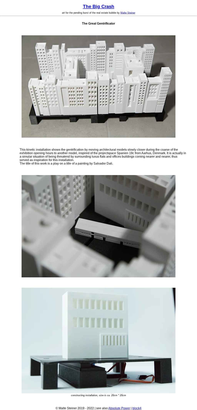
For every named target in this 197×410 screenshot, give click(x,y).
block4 (136, 408)
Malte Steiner (127, 12)
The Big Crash (98, 6)
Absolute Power (119, 408)
